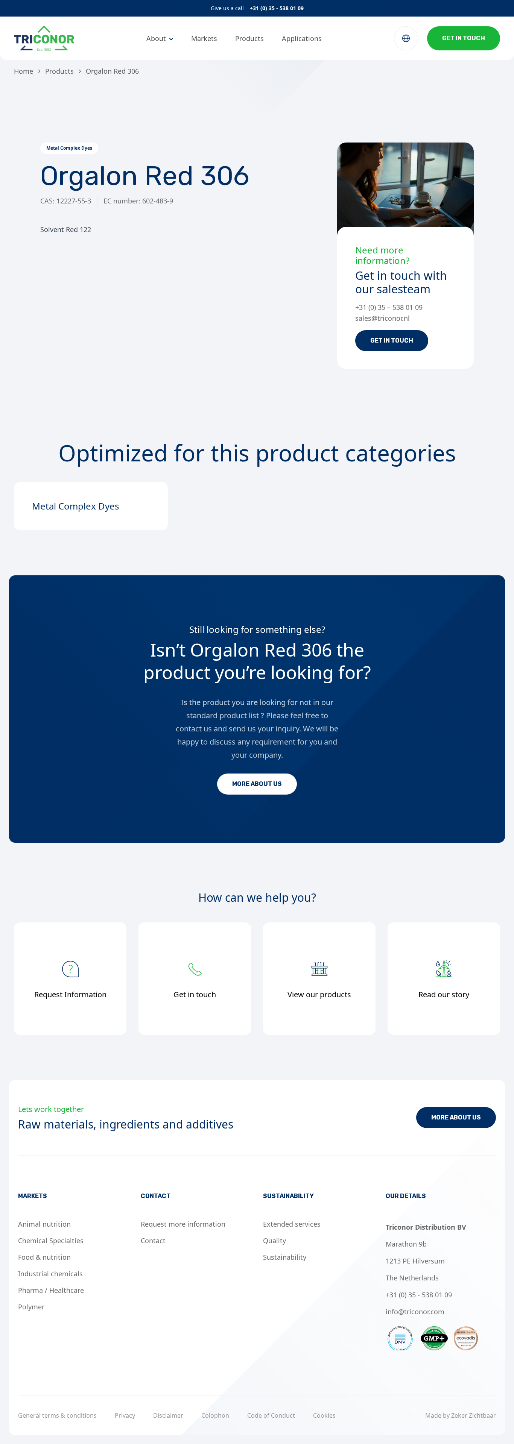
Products (249, 38)
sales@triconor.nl (382, 318)
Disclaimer (168, 1415)
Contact (153, 1240)
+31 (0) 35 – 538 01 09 (389, 307)
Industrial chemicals (50, 1273)
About (156, 38)
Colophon (215, 1415)
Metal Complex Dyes (69, 148)
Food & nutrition (44, 1257)
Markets (204, 38)
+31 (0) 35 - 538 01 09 (277, 8)
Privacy (125, 1415)
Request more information (183, 1224)
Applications (302, 38)
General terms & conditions (57, 1415)
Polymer (31, 1306)
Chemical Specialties (51, 1240)
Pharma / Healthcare (51, 1290)
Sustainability (284, 1257)
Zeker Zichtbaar (473, 1415)
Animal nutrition (44, 1224)
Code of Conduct (271, 1415)
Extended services (292, 1224)
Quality (274, 1240)
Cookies (324, 1415)
